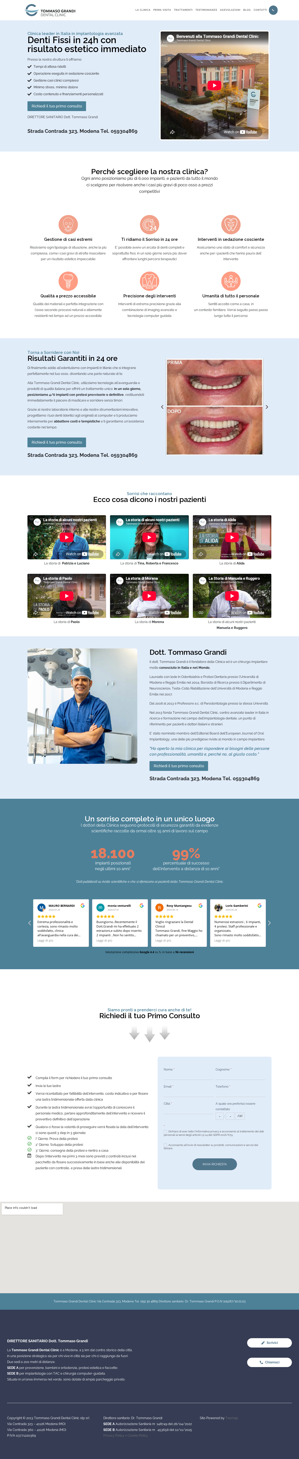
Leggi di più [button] (45, 940)
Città (168, 1103)
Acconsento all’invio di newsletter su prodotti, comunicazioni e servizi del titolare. (211, 1147)
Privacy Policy (113, 1435)
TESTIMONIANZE (206, 10)
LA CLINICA (143, 10)
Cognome (223, 1069)
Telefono (223, 1086)
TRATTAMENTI (183, 10)
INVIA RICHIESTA (215, 1164)
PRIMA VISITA (162, 10)
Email (168, 1086)
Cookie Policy (138, 1435)
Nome (169, 1069)
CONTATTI (260, 10)
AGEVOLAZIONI (230, 10)
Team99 (231, 1418)
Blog (247, 10)
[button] (162, 406)
